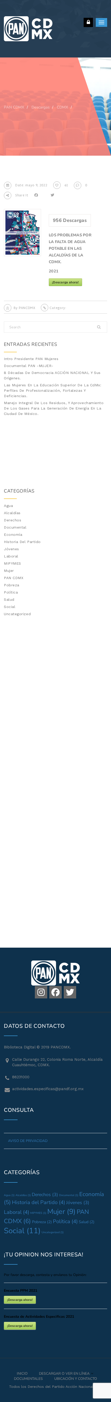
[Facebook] (55, 992)
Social (9, 607)
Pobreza (11, 585)
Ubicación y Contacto (75, 1378)
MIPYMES (12, 563)
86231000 (20, 1077)
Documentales (28, 1378)
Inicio (22, 1373)
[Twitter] (70, 992)
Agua (8, 506)
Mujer (9, 571)
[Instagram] (41, 992)
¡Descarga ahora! (65, 282)
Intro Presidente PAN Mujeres (31, 359)
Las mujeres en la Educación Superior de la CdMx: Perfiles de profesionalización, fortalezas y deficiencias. (52, 390)
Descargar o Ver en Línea (64, 1373)
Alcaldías (12, 513)
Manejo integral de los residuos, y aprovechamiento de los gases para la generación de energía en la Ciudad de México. (54, 408)
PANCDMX (27, 308)
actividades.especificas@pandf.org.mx (48, 1089)
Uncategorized (17, 614)
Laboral (11, 556)
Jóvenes (11, 549)
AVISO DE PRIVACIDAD (27, 1140)
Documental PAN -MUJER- (28, 366)
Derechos (12, 520)
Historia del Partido (22, 542)
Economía (13, 534)
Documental (15, 527)
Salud (9, 599)
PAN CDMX (13, 578)
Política (11, 592)
